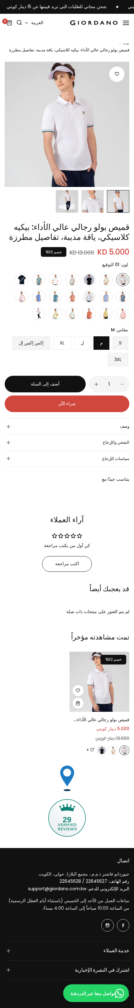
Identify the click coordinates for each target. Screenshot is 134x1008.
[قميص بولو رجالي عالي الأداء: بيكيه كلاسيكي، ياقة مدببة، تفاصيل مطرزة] (99, 682)
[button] (67, 564)
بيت (126, 43)
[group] (67, 124)
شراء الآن (67, 404)
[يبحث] (19, 23)
